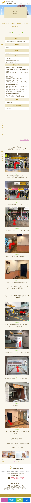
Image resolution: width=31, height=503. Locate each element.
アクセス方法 (16, 34)
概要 (10, 32)
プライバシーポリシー (6, 495)
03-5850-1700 (17, 486)
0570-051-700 (17, 478)
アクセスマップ (18, 32)
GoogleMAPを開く (24, 140)
